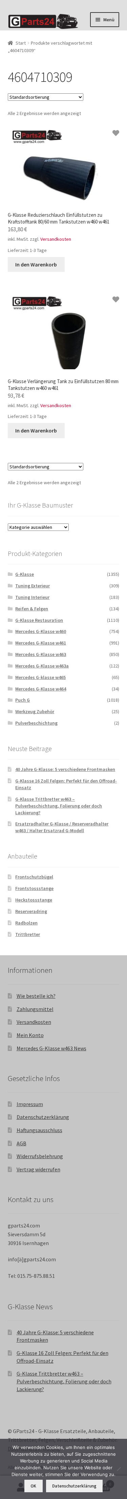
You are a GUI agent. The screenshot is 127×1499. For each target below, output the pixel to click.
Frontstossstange (34, 888)
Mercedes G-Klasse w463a (42, 666)
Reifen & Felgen (31, 609)
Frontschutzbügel (34, 877)
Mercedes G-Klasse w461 (40, 643)
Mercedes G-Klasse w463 (40, 654)
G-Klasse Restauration (39, 620)
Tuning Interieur (32, 597)
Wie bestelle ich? (36, 995)
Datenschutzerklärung (43, 1117)
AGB (21, 1143)
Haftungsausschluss (39, 1130)
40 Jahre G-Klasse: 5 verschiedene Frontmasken (65, 769)
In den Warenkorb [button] (36, 264)
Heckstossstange (33, 900)
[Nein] (118, 1469)
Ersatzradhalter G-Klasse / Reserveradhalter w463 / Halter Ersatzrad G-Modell (61, 827)
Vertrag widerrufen (38, 1169)
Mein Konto (30, 1035)
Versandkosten (55, 239)
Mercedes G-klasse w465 (40, 677)
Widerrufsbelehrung (40, 1156)
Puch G (22, 700)
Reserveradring (31, 911)
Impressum (30, 1104)
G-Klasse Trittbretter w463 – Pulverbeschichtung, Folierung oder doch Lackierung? (58, 806)
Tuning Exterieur (32, 586)
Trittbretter (27, 934)
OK (33, 1486)
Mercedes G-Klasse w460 (40, 631)
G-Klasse (24, 574)
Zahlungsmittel (35, 1009)
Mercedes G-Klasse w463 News (51, 1048)
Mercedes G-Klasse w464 (40, 689)
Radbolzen (26, 923)
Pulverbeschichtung (36, 723)
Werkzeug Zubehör (34, 711)
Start (21, 43)
